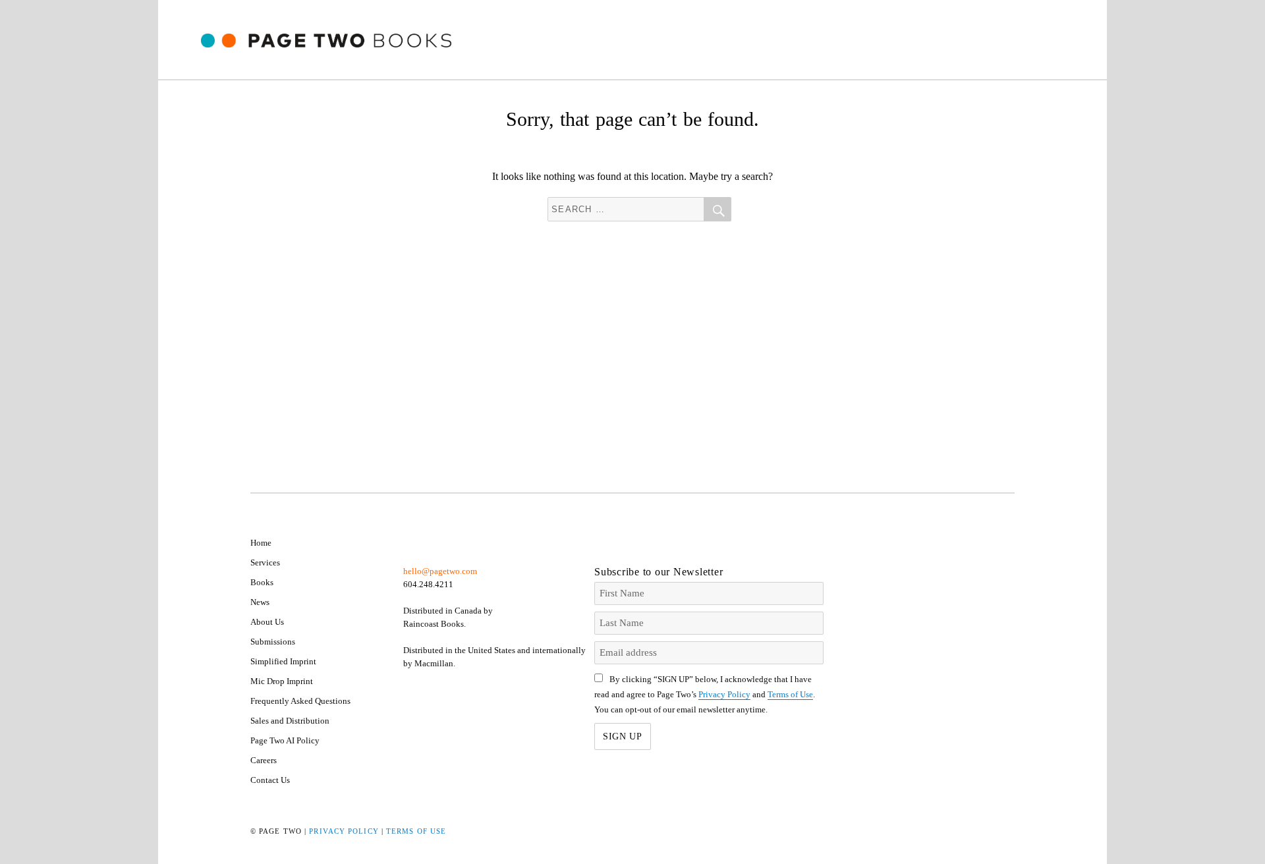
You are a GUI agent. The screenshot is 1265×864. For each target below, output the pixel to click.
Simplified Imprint (283, 661)
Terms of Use (790, 694)
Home (260, 543)
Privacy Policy (724, 694)
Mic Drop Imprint (281, 681)
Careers (263, 760)
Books (261, 582)
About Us (267, 622)
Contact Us (270, 780)
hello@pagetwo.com (440, 571)
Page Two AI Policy (285, 740)
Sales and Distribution (289, 721)
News (259, 602)
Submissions (272, 642)
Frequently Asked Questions (300, 701)
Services (265, 562)
